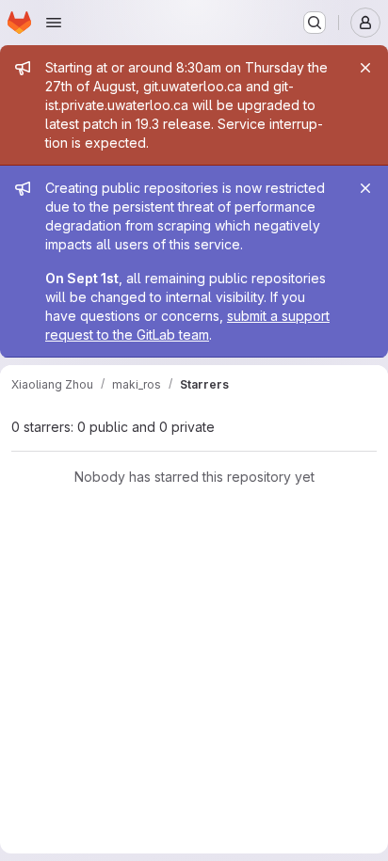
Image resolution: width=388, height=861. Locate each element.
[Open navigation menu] (54, 23)
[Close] (365, 67)
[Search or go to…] (314, 22)
